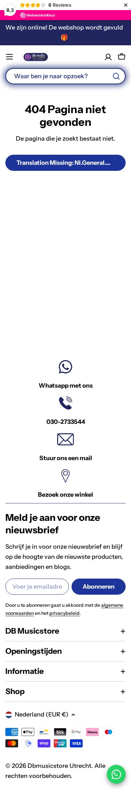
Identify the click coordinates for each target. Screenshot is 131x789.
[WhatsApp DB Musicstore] (116, 774)
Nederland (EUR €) (42, 714)
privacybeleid (64, 613)
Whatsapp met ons (66, 385)
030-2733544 (65, 422)
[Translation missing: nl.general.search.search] (116, 76)
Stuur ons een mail (65, 458)
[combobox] (65, 76)
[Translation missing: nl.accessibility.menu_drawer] (9, 57)
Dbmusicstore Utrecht (59, 766)
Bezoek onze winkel (65, 494)
